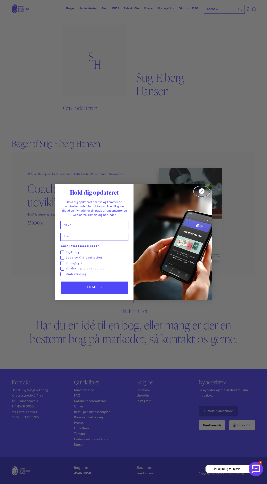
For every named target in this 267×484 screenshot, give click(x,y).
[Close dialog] (202, 191)
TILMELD (94, 287)
